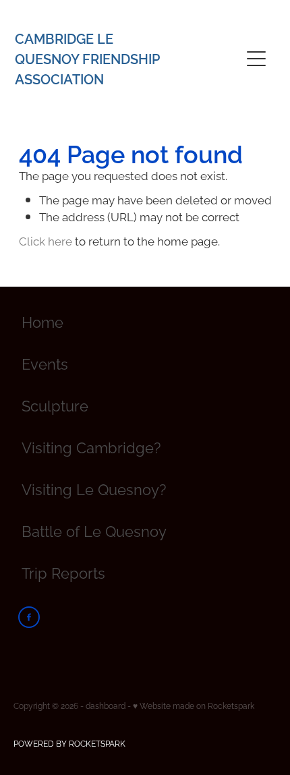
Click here (45, 240)
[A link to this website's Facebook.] (29, 617)
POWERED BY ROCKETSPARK (69, 743)
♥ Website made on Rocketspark (193, 705)
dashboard (105, 705)
